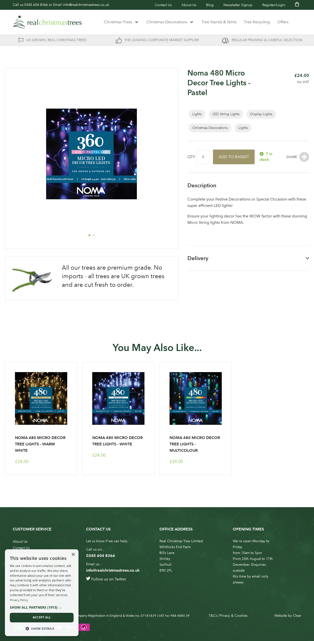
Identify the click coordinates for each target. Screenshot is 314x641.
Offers (282, 22)
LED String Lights (225, 114)
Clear (297, 616)
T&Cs (213, 616)
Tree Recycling (257, 22)
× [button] (73, 554)
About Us (189, 5)
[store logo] (47, 22)
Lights (197, 114)
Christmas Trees (118, 22)
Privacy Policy (19, 600)
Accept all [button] (42, 617)
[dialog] (41, 592)
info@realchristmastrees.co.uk (86, 5)
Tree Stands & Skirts (218, 22)
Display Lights (261, 114)
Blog (210, 5)
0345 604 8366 (36, 5)
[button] (89, 235)
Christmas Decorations (166, 22)
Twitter (120, 579)
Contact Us (163, 5)
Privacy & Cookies (233, 616)
